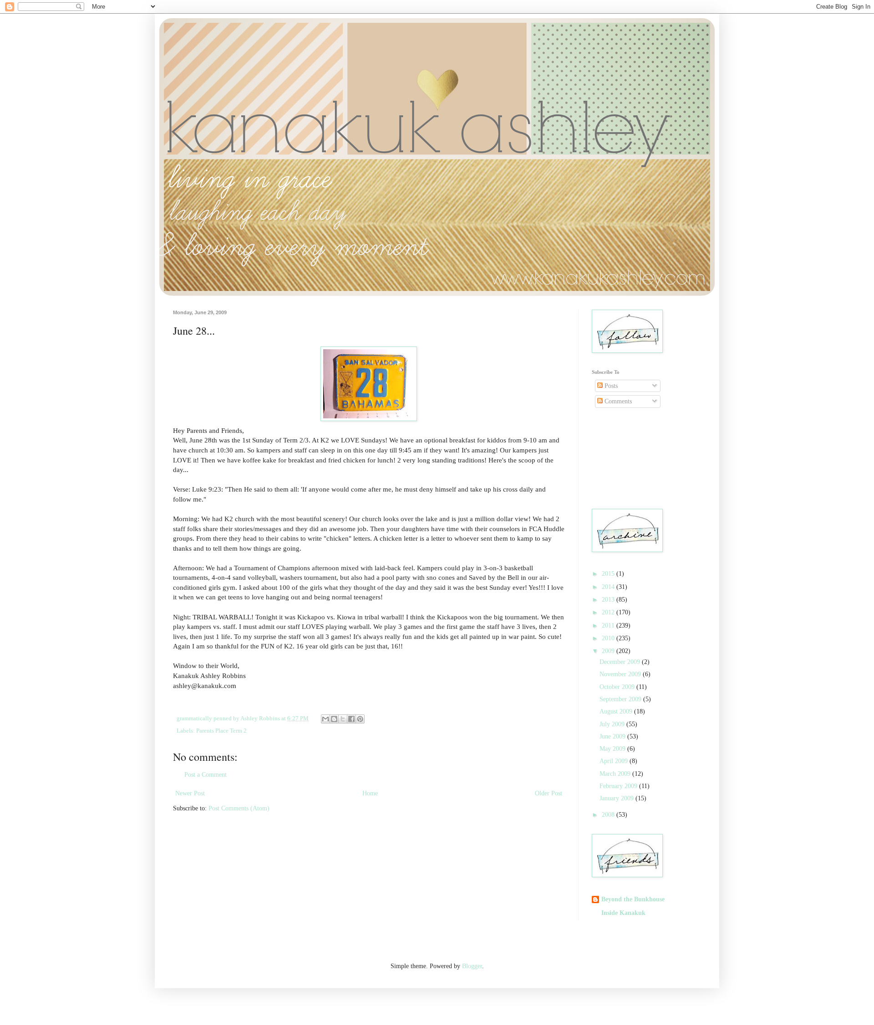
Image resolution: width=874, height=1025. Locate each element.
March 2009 (616, 773)
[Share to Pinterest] (360, 719)
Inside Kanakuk (623, 912)
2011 (609, 625)
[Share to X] (342, 719)
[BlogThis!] (334, 719)
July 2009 (613, 724)
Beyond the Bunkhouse (633, 899)
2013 (609, 599)
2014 (609, 586)
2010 (609, 638)
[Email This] (325, 719)
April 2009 (615, 761)
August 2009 (617, 711)
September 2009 (621, 699)
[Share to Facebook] (351, 719)
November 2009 (621, 674)
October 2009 (618, 686)
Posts (610, 385)
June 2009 (613, 736)
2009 (609, 651)
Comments (617, 401)
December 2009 (621, 661)
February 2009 (619, 786)
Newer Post (190, 793)
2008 (609, 814)
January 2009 (617, 798)
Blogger (472, 966)
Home (370, 793)
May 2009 (613, 748)
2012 (609, 612)
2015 (609, 573)
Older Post (548, 793)
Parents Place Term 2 (221, 731)
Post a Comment (205, 774)
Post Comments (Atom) (238, 808)
